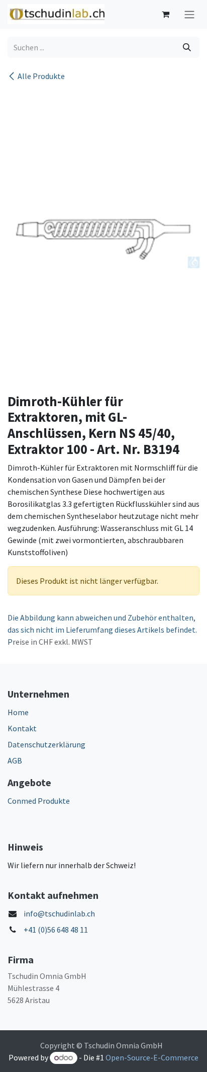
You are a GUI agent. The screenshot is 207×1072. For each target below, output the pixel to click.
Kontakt (22, 728)
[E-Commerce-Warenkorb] (165, 14)
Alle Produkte (41, 76)
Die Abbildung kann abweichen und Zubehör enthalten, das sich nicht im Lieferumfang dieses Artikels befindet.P (102, 629)
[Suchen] (186, 47)
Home (18, 712)
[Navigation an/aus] (189, 14)
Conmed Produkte (39, 801)
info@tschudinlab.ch (59, 913)
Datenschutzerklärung (46, 744)
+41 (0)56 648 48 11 (56, 930)
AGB (15, 760)
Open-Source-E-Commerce (152, 1057)
